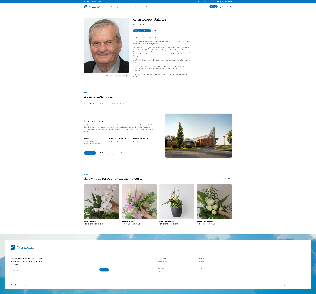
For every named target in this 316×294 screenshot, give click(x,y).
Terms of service (290, 285)
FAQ (200, 271)
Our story (201, 261)
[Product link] (101, 205)
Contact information (300, 285)
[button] (227, 6)
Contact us (202, 265)
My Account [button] (228, 1)
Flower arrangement (205, 222)
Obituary (213, 7)
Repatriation (161, 268)
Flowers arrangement (130, 222)
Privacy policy (282, 285)
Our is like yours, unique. (92, 1)
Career (201, 268)
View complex (90, 153)
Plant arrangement (91, 222)
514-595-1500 (205, 1)
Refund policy (273, 285)
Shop (159, 271)
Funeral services (162, 265)
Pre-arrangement (162, 261)
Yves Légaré (25, 285)
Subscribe (104, 270)
